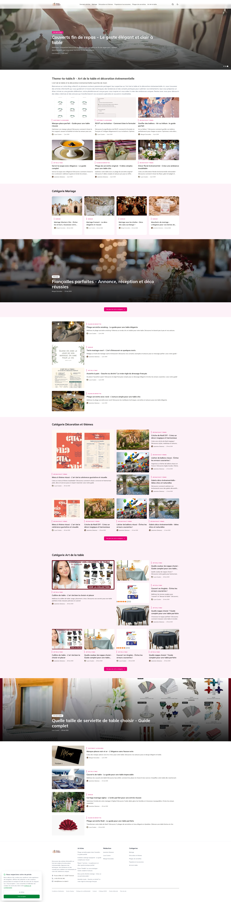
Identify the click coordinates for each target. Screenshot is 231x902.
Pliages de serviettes (139, 4)
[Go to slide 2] (225, 66)
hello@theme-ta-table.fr (61, 881)
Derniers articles (85, 4)
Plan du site (123, 891)
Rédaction (107, 848)
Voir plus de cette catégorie (114, 309)
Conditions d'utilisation (58, 891)
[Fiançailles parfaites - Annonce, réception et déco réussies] (115, 270)
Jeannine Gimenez (108, 852)
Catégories (133, 848)
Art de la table (152, 4)
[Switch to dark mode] (177, 4)
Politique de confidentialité (83, 891)
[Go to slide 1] (224, 66)
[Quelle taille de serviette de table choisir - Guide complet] (115, 709)
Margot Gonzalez (57, 291)
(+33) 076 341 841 (59, 878)
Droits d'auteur (70, 891)
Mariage (94, 4)
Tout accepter (22, 896)
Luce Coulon (55, 53)
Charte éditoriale (113, 891)
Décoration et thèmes (106, 4)
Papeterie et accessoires (122, 4)
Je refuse (21, 892)
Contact (95, 891)
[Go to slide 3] (227, 66)
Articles (81, 848)
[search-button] (173, 4)
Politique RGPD (103, 891)
